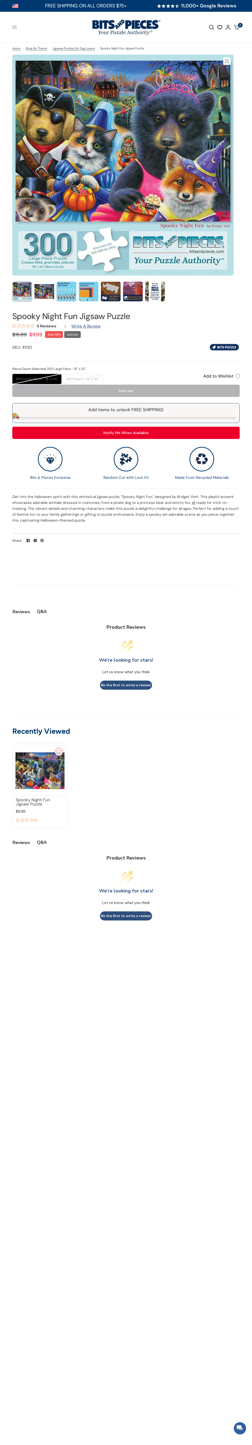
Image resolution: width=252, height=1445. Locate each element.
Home (16, 48)
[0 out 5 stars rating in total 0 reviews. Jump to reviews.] (28, 820)
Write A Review (86, 326)
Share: (17, 540)
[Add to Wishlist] (59, 752)
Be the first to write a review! (126, 685)
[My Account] (228, 27)
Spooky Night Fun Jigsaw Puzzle (33, 802)
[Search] (211, 27)
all (193, 502)
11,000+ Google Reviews (208, 5)
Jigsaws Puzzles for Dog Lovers (73, 48)
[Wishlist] (220, 27)
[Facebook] (28, 540)
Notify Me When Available (126, 432)
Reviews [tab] (21, 612)
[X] (35, 540)
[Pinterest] (42, 540)
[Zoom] (227, 61)
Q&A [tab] (42, 611)
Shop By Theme (36, 48)
